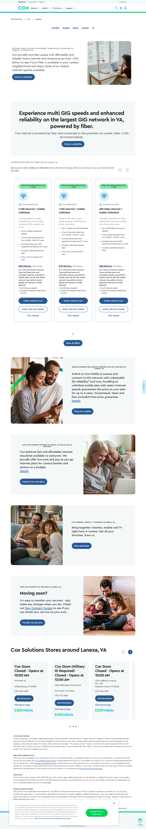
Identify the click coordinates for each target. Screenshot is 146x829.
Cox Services (16, 19)
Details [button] (76, 400)
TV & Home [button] (56, 8)
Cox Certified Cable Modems (45, 760)
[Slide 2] (73, 726)
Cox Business (32, 2)
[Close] (113, 803)
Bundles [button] (66, 28)
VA (28, 19)
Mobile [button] (44, 8)
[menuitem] (35, 8)
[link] (23, 77)
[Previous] (120, 170)
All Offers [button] (56, 28)
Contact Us (122, 2)
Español (41, 2)
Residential (21, 2)
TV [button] (93, 28)
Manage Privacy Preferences (96, 813)
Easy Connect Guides (38, 608)
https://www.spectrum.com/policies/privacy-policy (53, 818)
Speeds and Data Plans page (45, 763)
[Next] (127, 170)
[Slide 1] (73, 333)
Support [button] (69, 8)
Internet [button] (34, 8)
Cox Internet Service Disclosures (90, 768)
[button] (116, 8)
